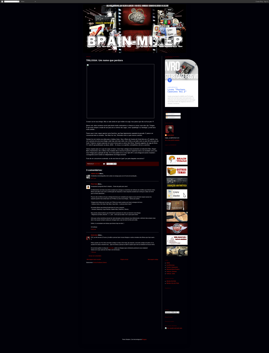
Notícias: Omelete (172, 271)
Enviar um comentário (95, 256)
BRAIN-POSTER (171, 281)
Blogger (144, 339)
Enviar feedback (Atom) (100, 262)
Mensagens (170, 114)
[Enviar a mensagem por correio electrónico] (104, 163)
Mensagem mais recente (94, 259)
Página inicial (124, 259)
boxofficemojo (171, 265)
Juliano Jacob (95, 173)
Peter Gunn (94, 184)
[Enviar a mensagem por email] (107, 164)
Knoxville (111, 248)
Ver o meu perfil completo (172, 140)
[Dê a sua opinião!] (109, 164)
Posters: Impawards (172, 267)
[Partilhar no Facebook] (113, 164)
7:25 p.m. (93, 252)
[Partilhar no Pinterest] (115, 164)
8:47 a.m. (93, 178)
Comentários (171, 117)
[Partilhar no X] (111, 164)
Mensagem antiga (153, 259)
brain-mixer (94, 235)
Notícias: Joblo (171, 273)
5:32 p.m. (93, 229)
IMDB (168, 263)
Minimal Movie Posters (173, 269)
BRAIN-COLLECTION (173, 283)
